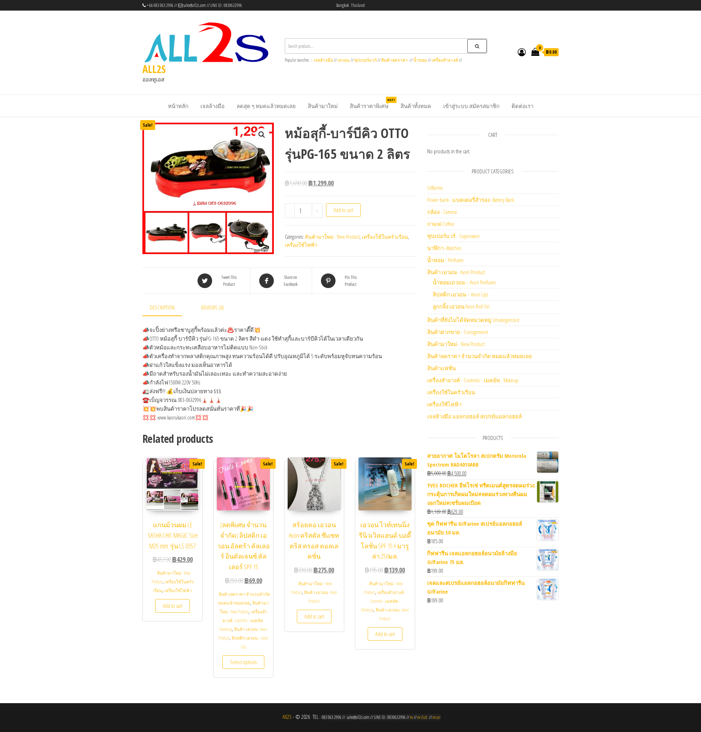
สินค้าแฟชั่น (441, 368)
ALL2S (154, 69)
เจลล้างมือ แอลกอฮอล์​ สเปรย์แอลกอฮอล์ (474, 416)
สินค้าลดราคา (394, 60)
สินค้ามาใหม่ (323, 106)
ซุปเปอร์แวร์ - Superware (453, 235)
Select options (243, 662)
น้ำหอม (420, 60)
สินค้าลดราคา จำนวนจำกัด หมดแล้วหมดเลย (479, 356)
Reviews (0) (212, 307)
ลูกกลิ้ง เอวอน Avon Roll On (461, 306)
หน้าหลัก (178, 106)
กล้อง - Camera (442, 211)
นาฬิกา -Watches (444, 248)
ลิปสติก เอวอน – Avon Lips (460, 294)
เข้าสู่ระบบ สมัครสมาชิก (471, 106)
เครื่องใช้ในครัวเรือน (385, 236)
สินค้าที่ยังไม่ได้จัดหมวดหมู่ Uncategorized (473, 319)
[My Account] (522, 51)
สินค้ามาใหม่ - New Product (332, 236)
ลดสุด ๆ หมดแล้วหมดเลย (266, 106)
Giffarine (435, 187)
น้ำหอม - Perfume (445, 260)
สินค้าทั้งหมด (416, 106)
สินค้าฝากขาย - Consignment (457, 332)
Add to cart (343, 210)
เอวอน (343, 60)
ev (411, 717)
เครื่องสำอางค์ (445, 60)
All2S (287, 716)
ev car (437, 717)
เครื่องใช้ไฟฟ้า (301, 244)
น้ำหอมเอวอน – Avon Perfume (464, 282)
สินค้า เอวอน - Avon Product (456, 272)
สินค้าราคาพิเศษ (372, 103)
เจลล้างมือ (323, 60)
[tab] (167, 307)
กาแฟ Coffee (441, 223)
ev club (422, 717)
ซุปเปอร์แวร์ (365, 60)
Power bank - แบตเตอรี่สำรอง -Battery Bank (470, 199)
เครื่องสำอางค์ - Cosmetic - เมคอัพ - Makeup (243, 620)
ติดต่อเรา (522, 106)
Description (162, 307)
